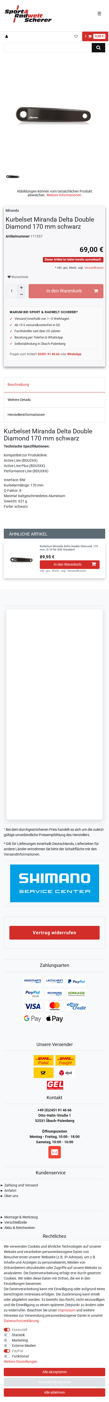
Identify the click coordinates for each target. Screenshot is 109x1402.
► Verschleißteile (13, 1222)
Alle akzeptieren (54, 1372)
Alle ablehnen (54, 1392)
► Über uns (9, 1196)
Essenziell (19, 1330)
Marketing (20, 1340)
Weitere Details (19, 400)
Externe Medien (24, 1346)
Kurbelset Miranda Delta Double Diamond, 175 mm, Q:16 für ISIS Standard (69, 548)
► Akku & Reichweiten (17, 1228)
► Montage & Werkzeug (19, 1217)
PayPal (17, 1351)
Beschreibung (18, 385)
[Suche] (98, 47)
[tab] (54, 384)
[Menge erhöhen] (21, 287)
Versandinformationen (21, 854)
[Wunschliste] (75, 36)
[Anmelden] (7, 36)
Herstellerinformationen (26, 415)
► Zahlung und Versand (19, 1185)
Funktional (20, 1356)
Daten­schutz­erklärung (21, 1321)
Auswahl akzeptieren (54, 1382)
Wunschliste (19, 277)
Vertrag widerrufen (54, 932)
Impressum (67, 1310)
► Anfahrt (8, 1190)
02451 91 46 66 (49, 354)
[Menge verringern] (21, 294)
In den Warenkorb (64, 290)
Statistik (18, 1335)
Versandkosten (93, 267)
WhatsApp (74, 354)
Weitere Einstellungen (20, 1361)
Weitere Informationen (63, 195)
